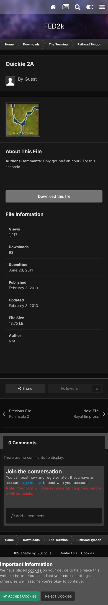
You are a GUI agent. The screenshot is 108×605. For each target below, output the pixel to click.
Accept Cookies (22, 596)
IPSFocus (44, 553)
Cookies (87, 553)
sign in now (32, 482)
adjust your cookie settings (66, 575)
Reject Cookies (58, 596)
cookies (35, 570)
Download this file (54, 196)
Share (26, 388)
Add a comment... (31, 515)
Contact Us (68, 553)
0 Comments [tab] (22, 442)
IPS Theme (22, 553)
